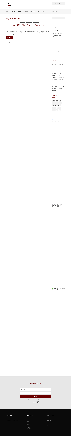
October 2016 (54, 86)
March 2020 (54, 64)
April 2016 (54, 90)
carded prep (19, 43)
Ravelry (48, 425)
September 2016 (61, 86)
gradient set (31, 43)
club (22, 43)
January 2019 (61, 68)
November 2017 (54, 79)
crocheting (55, 102)
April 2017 (60, 82)
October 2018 (54, 71)
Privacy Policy (29, 428)
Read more (9, 37)
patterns (54, 107)
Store (28, 421)
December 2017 (61, 77)
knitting (59, 105)
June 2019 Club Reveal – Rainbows (27, 25)
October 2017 (61, 79)
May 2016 (60, 88)
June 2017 (60, 81)
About (19, 11)
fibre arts (54, 105)
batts (54, 100)
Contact (42, 11)
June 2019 (54, 66)
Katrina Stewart (29, 22)
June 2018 (60, 73)
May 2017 (53, 82)
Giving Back (32, 11)
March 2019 (54, 68)
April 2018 (60, 75)
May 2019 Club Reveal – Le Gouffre (59, 33)
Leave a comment (36, 22)
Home (7, 11)
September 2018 (61, 71)
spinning (58, 107)
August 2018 (54, 73)
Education (25, 11)
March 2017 (54, 84)
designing (60, 102)
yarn (60, 110)
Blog (38, 11)
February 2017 (61, 84)
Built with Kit (35, 402)
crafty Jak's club (26, 43)
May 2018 (53, 75)
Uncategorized (55, 110)
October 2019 (61, 64)
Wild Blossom (55, 28)
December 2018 (54, 69)
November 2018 (61, 69)
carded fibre (14, 43)
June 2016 (54, 88)
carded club (10, 43)
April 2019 (60, 66)
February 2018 (54, 77)
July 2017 (53, 81)
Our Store (12, 11)
